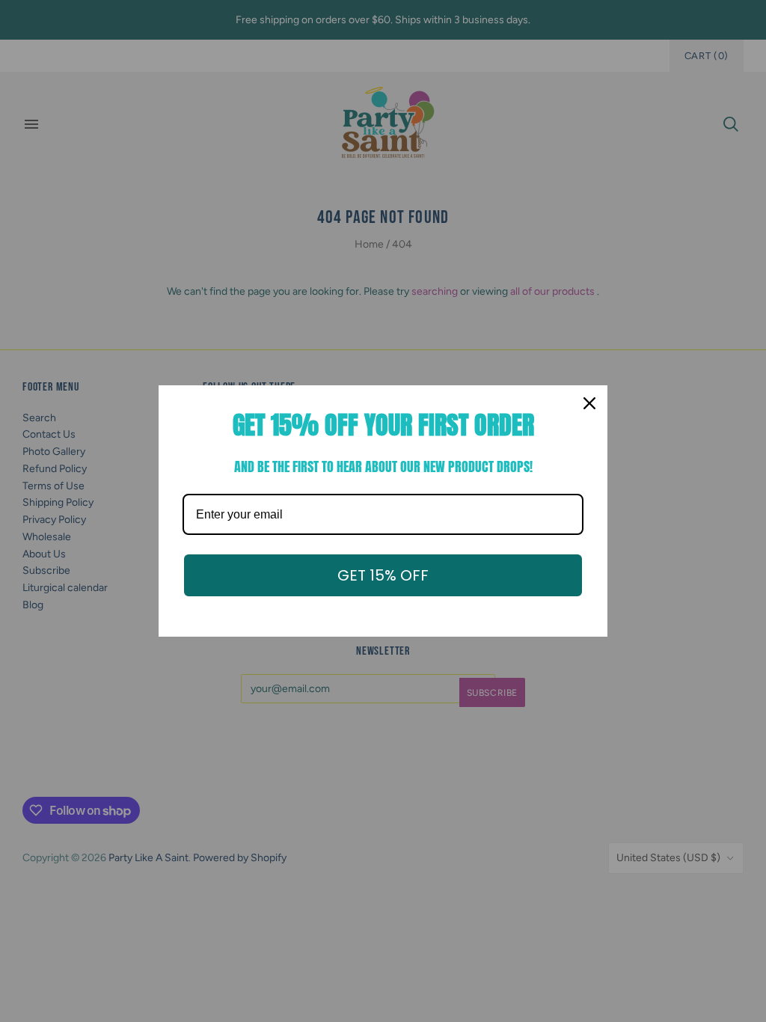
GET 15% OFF (383, 575)
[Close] (589, 403)
